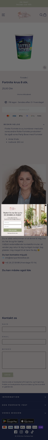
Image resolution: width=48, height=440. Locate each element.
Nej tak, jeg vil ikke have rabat (13, 233)
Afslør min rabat (12, 230)
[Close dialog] (45, 205)
